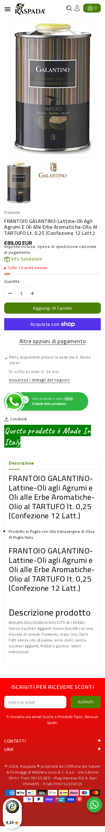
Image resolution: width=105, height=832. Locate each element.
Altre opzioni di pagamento (52, 341)
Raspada (28, 766)
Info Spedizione (26, 258)
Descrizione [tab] (21, 463)
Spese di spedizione (58, 246)
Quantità (11, 281)
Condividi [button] (18, 419)
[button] (69, 8)
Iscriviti (86, 702)
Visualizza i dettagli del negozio (39, 380)
